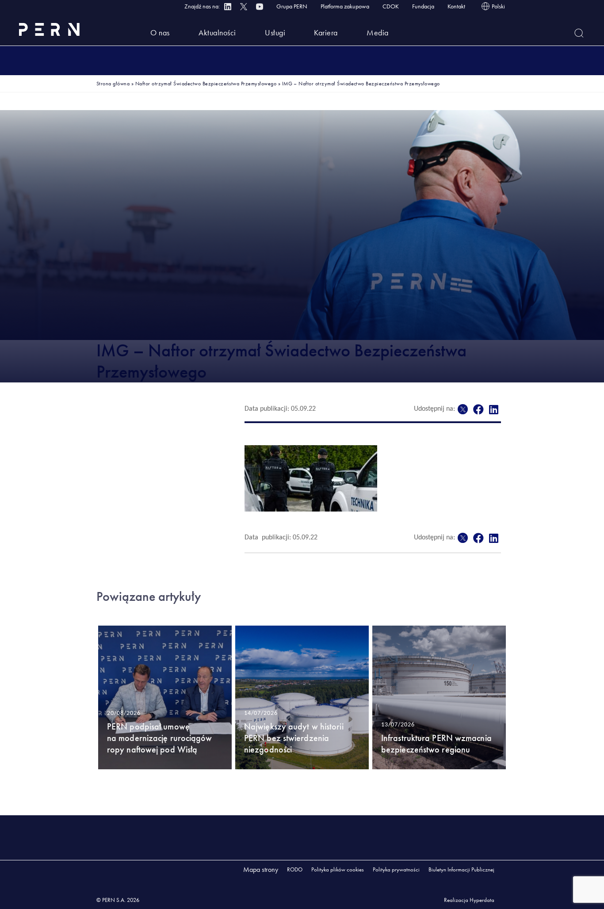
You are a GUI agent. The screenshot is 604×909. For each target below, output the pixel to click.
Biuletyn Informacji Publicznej (461, 869)
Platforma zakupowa (345, 6)
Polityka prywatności (396, 869)
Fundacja (423, 6)
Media (378, 32)
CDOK (390, 6)
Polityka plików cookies (337, 869)
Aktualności (217, 32)
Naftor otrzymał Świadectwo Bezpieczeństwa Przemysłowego (205, 83)
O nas (160, 32)
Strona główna (113, 83)
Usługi (275, 32)
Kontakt (456, 6)
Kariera (326, 32)
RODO (294, 869)
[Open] (579, 33)
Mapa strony (260, 869)
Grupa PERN (291, 6)
